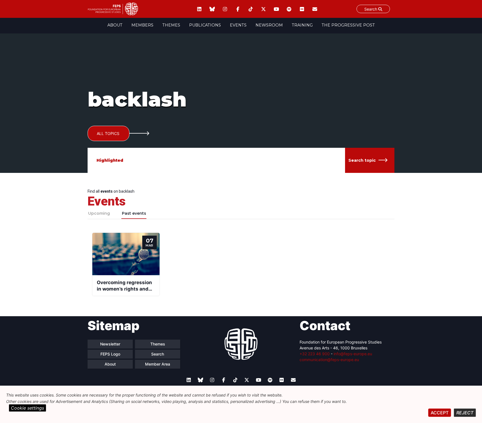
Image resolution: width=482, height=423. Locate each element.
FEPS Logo (110, 354)
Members (142, 25)
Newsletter (110, 344)
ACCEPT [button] (440, 412)
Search (371, 9)
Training (302, 25)
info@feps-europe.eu (353, 353)
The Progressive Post (348, 25)
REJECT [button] (464, 412)
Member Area (157, 364)
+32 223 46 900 (315, 353)
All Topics (108, 133)
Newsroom (269, 25)
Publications (205, 25)
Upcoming (99, 213)
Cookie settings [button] (27, 408)
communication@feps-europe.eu (329, 359)
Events (238, 25)
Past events (134, 213)
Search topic (362, 160)
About (114, 25)
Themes (171, 25)
